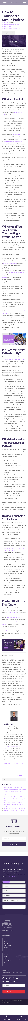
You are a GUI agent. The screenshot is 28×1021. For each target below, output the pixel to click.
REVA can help (13, 612)
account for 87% (17, 134)
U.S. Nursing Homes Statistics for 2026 (14, 808)
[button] (24, 2)
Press (21, 1000)
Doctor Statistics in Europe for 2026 (13, 797)
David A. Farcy (5, 22)
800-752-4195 (17, 973)
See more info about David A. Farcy (13, 763)
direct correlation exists (10, 263)
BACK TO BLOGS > (21, 775)
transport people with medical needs (14, 359)
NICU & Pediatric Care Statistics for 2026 (15, 789)
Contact (4, 1002)
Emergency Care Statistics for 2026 (13, 791)
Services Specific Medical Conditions (11, 28)
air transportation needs (14, 617)
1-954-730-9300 (11, 876)
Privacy (13, 1000)
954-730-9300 (6, 973)
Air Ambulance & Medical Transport (10, 24)
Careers (17, 1000)
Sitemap (8, 1002)
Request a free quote (8, 631)
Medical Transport (6, 26)
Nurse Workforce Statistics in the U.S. (14, 810)
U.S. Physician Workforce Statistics (13, 802)
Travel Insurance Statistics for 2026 (13, 787)
